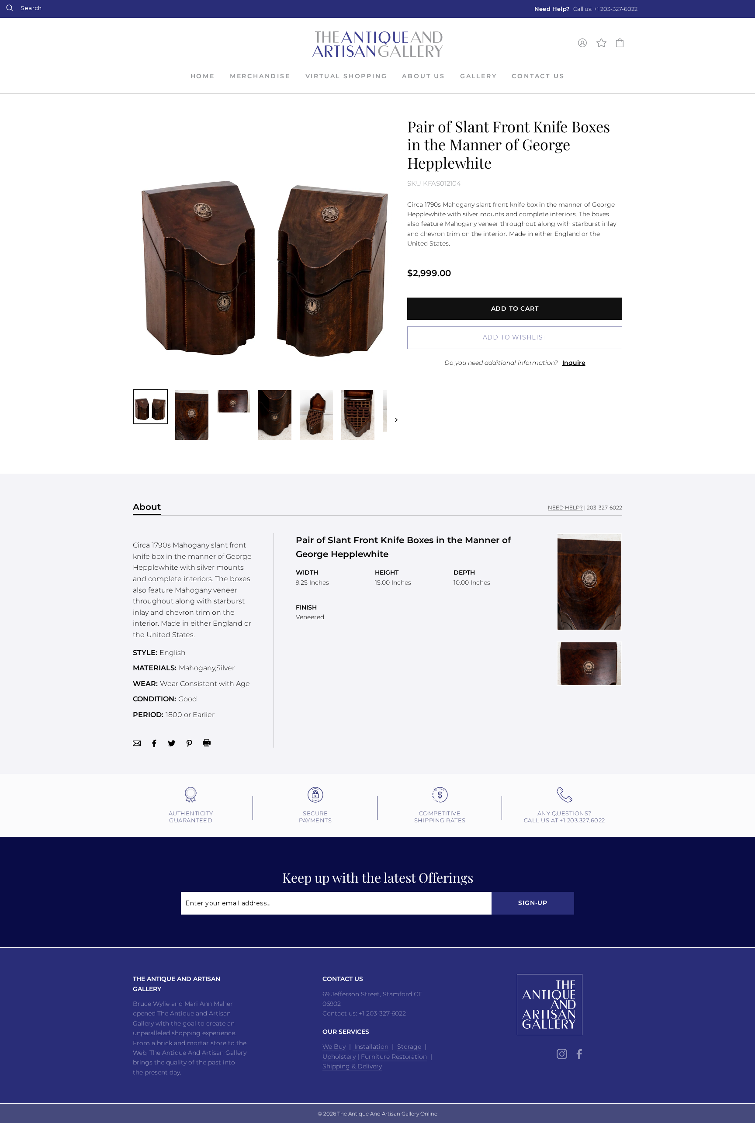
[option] (586, 9)
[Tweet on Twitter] (172, 743)
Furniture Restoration (394, 1057)
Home (202, 76)
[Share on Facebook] (154, 743)
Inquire (573, 363)
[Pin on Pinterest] (189, 743)
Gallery (478, 76)
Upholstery (339, 1057)
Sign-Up (532, 903)
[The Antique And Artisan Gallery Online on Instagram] (562, 1053)
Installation (370, 1046)
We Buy (334, 1046)
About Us (423, 76)
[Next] (392, 415)
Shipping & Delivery (352, 1066)
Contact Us (538, 76)
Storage (409, 1046)
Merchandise (260, 76)
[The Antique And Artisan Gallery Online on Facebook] (579, 1053)
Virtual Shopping (346, 76)
